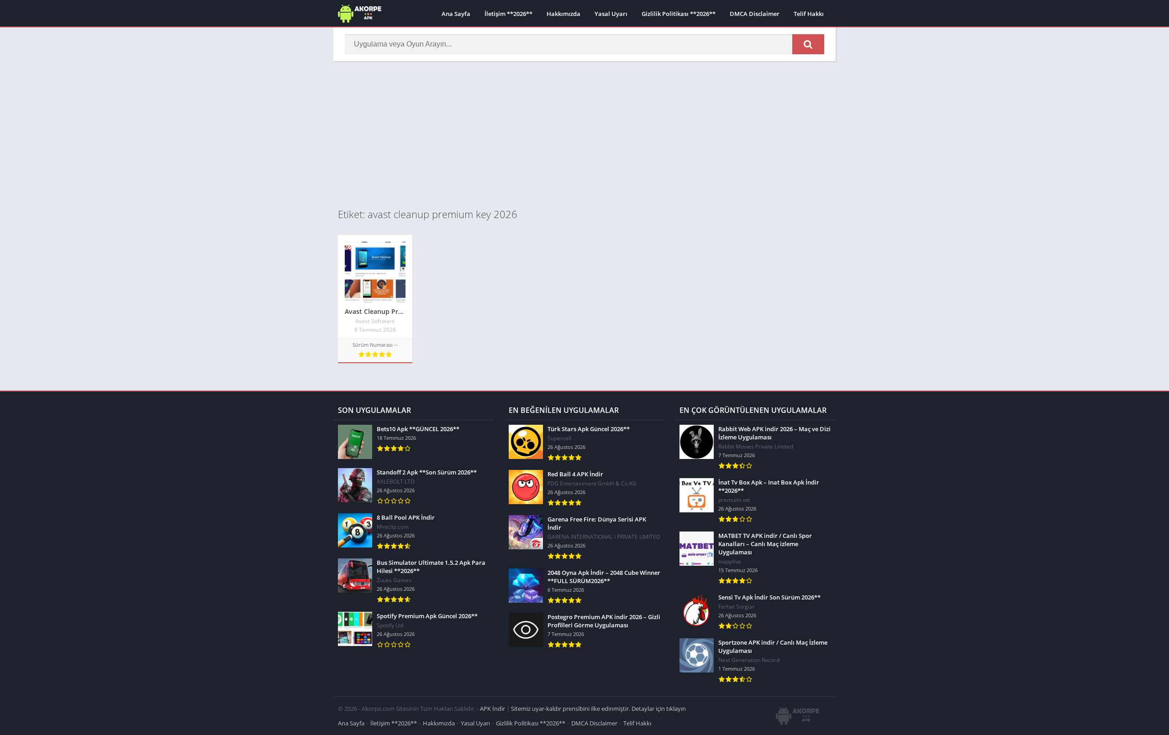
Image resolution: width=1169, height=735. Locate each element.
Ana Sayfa (456, 14)
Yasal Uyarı (611, 14)
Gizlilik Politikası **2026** (679, 14)
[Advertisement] (584, 134)
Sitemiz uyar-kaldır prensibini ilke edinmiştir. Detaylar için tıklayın (598, 708)
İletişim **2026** (508, 14)
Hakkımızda (563, 14)
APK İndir (492, 708)
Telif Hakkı (809, 14)
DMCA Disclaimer (754, 14)
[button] (808, 44)
